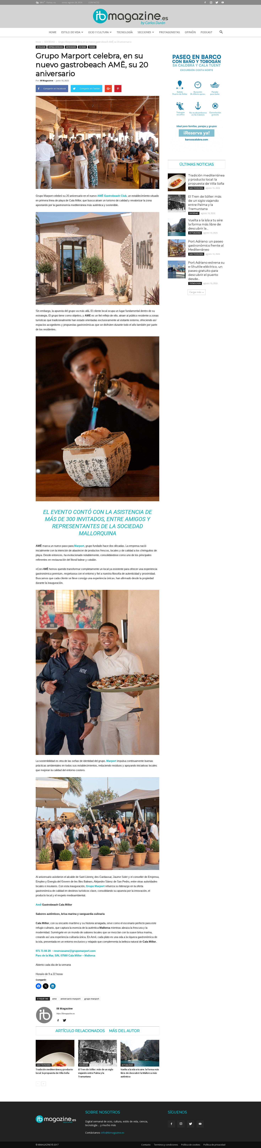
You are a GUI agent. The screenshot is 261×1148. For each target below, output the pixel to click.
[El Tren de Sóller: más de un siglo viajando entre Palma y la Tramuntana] (97, 1053)
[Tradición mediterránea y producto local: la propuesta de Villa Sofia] (55, 1053)
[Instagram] (211, 2)
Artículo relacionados (80, 1031)
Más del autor (124, 1031)
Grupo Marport (95, 886)
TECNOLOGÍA (125, 32)
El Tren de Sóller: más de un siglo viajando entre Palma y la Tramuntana (95, 1073)
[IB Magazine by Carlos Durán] (130, 16)
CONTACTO (93, 2)
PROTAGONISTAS (169, 32)
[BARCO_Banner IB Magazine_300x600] (196, 151)
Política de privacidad (214, 1144)
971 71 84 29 (43, 950)
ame (54, 998)
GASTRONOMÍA (71, 47)
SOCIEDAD (49, 41)
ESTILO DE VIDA (70, 32)
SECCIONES (144, 32)
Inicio (38, 41)
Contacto (146, 1144)
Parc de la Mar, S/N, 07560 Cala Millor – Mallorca (65, 955)
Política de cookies (190, 1144)
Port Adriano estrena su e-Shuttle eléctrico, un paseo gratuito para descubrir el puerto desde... (206, 271)
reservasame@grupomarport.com (75, 950)
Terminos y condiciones (166, 1144)
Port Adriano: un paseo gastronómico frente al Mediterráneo (206, 245)
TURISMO (92, 47)
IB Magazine (46, 80)
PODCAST (206, 32)
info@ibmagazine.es (112, 1132)
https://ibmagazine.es (65, 1013)
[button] (221, 32)
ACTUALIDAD (41, 47)
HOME (52, 32)
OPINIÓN (190, 32)
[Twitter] (216, 2)
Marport (111, 760)
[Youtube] (222, 2)
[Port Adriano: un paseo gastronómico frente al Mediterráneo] (177, 248)
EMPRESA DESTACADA (55, 47)
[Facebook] (205, 2)
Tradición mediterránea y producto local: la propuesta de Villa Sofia (206, 179)
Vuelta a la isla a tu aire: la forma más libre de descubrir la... (205, 224)
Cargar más (195, 292)
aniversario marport (70, 998)
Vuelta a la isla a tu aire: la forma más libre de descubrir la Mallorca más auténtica (140, 1073)
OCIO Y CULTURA (98, 32)
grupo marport (91, 998)
